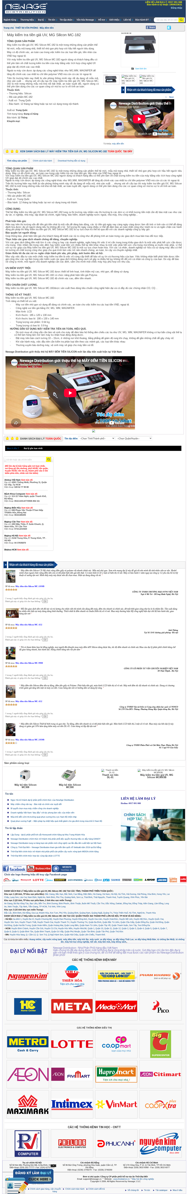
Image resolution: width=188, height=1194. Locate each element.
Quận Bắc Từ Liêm (110, 922)
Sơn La (79, 897)
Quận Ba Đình (95, 922)
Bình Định (17, 913)
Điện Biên (87, 894)
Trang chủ (8, 28)
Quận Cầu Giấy (127, 922)
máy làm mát (104, 942)
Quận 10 (99, 928)
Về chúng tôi (133, 1190)
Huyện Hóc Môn (65, 928)
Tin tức (51, 20)
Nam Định (32, 897)
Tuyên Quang (123, 897)
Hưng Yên (161, 894)
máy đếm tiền (118, 144)
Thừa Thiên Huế (120, 913)
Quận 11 (108, 928)
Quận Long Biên (71, 925)
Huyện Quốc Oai (155, 919)
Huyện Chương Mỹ (43, 919)
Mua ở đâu (177, 1190)
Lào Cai (23, 897)
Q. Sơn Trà (42, 935)
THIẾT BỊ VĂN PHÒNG (26, 28)
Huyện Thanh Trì (61, 922)
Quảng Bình (73, 913)
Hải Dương (131, 894)
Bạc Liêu (33, 903)
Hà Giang (97, 894)
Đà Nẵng (26, 913)
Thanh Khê (100, 935)
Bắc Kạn (59, 894)
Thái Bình (88, 897)
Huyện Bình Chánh (19, 928)
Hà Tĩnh (121, 894)
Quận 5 (148, 928)
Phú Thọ (60, 897)
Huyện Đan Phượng (62, 919)
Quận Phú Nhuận (72, 931)
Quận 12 (117, 928)
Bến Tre (42, 903)
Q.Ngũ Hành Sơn (55, 935)
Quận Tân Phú (102, 931)
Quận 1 (91, 928)
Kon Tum (54, 913)
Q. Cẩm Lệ (31, 935)
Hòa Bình (151, 894)
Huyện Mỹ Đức (140, 919)
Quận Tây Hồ (104, 925)
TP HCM (43, 906)
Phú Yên (63, 913)
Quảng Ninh (70, 897)
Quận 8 (7, 931)
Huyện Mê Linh (126, 919)
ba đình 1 (17, 919)
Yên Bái (144, 897)
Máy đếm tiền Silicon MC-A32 (28, 625)
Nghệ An (41, 897)
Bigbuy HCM (16, 549)
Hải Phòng (141, 894)
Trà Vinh (51, 906)
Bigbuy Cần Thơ (18, 522)
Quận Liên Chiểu (86, 935)
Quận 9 (15, 931)
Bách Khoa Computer (20, 494)
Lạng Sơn (14, 897)
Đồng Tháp (137, 903)
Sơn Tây (133, 925)
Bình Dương (52, 903)
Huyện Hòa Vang (17, 935)
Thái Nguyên (99, 897)
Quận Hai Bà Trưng (22, 925)
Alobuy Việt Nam (18, 480)
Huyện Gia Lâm (95, 919)
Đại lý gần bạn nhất (33, 448)
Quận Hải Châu (71, 935)
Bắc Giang (50, 894)
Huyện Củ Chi (50, 928)
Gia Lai (35, 913)
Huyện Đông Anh (79, 919)
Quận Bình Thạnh (42, 931)
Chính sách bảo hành (42, 161)
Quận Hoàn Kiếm (39, 925)
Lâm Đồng (158, 903)
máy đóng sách (118, 942)
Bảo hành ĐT (142, 20)
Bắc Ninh (68, 894)
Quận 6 (156, 928)
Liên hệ (127, 20)
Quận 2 (125, 928)
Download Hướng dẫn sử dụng (71, 161)
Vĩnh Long (61, 906)
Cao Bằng (77, 894)
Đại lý (41, 20)
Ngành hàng (10, 20)
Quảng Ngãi (96, 913)
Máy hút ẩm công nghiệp (143, 1179)
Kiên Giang (148, 903)
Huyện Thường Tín (79, 922)
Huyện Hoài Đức (110, 919)
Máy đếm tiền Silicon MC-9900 (29, 663)
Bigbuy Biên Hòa (18, 508)
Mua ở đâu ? (13, 448)
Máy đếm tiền (47, 28)
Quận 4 (140, 928)
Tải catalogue (162, 1190)
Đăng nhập (176, 8)
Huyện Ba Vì (28, 919)
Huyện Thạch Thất (27, 922)
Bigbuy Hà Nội (17, 536)
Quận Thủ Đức (116, 931)
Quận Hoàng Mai (55, 925)
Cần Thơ (100, 903)
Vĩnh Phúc (135, 897)
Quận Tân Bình (88, 931)
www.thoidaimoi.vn (121, 1179)
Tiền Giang (33, 906)
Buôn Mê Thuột (88, 903)
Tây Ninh (23, 906)
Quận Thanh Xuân (120, 925)
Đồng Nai (127, 903)
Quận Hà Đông (156, 922)
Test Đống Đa (144, 925)
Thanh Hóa (151, 913)
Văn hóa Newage (85, 20)
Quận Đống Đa (142, 922)
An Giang (8, 903)
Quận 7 (163, 928)
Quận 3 (132, 928)
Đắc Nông (110, 903)
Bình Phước (64, 903)
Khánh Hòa (44, 913)
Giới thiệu (114, 20)
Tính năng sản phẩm (17, 161)
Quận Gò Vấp (57, 931)
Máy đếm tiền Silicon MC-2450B (29, 586)
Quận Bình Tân (26, 931)
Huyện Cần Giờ (36, 928)
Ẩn (53, 1165)
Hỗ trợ (101, 20)
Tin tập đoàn (66, 20)
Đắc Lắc (8, 913)
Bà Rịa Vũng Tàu (21, 903)
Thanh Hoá (111, 897)
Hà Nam (106, 894)
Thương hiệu (27, 20)
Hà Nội (114, 894)
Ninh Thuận (13, 906)
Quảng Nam (84, 913)
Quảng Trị (107, 913)
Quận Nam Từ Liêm (88, 925)
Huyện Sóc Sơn (11, 922)
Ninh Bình (50, 897)
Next (171, 97)
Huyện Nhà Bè (80, 928)
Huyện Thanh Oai (45, 922)
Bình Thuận (75, 903)
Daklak (119, 903)
